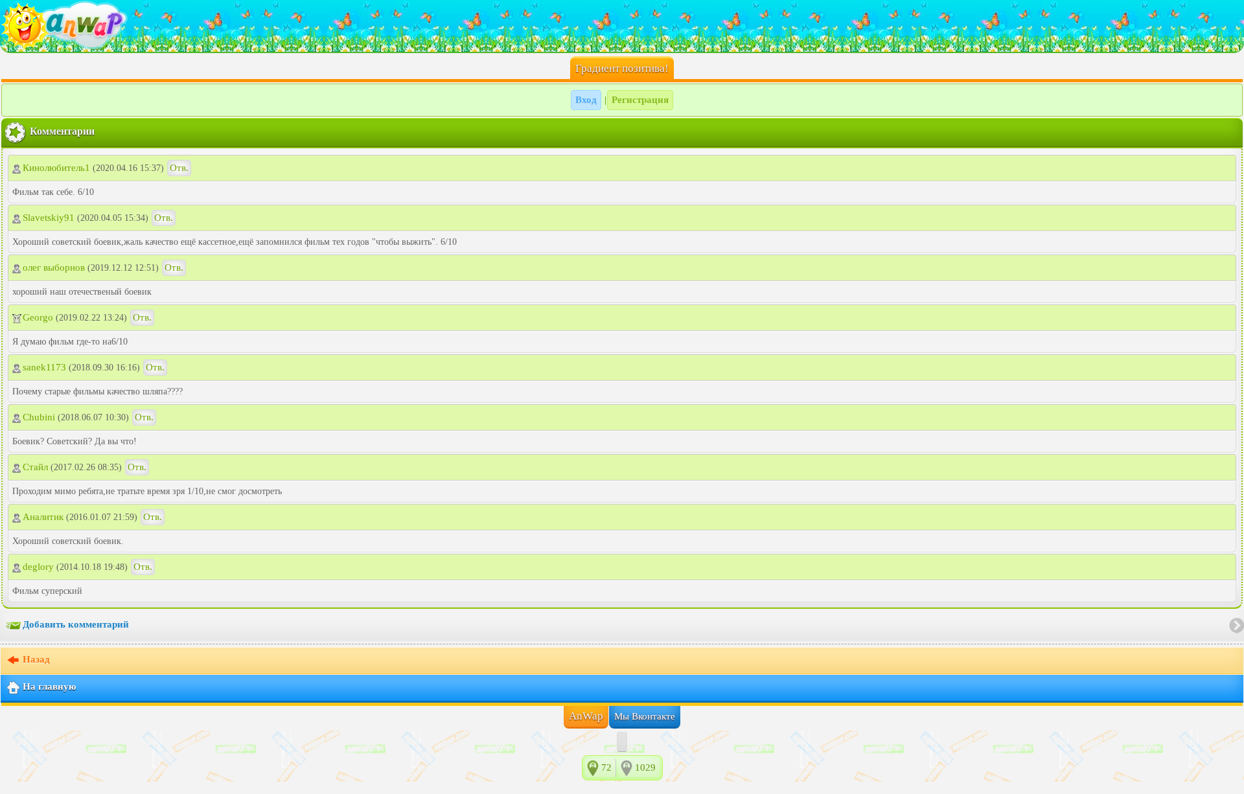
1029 (645, 767)
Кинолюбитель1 (56, 168)
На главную (49, 686)
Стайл (35, 467)
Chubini (39, 417)
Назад (36, 659)
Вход (586, 100)
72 (606, 767)
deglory (38, 566)
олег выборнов (54, 267)
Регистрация (640, 100)
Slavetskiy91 (49, 217)
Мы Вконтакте (644, 716)
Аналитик (43, 517)
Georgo (38, 317)
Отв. (179, 168)
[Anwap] (622, 26)
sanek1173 (44, 367)
